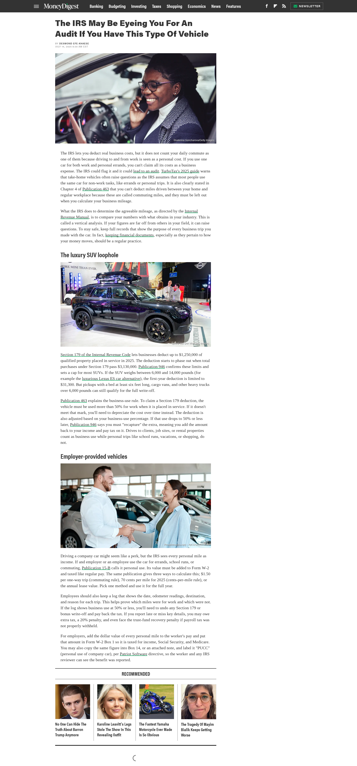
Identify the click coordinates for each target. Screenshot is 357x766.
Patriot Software (133, 654)
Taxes (156, 6)
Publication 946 (151, 366)
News (216, 6)
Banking (96, 6)
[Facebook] (266, 7)
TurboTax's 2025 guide (180, 171)
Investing (138, 6)
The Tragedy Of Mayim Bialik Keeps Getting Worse (197, 729)
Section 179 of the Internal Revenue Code (96, 354)
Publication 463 (95, 189)
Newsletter (309, 6)
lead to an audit (146, 171)
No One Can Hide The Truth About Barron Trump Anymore (70, 729)
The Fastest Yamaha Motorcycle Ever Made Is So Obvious (155, 729)
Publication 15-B (96, 568)
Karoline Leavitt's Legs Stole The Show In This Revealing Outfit (114, 729)
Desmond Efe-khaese (74, 43)
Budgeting (117, 6)
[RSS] (284, 7)
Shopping (174, 6)
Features (233, 6)
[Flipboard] (275, 7)
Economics (197, 6)
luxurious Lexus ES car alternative (111, 378)
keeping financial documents (129, 235)
